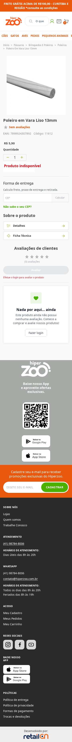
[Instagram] (8, 644)
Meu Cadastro (12, 613)
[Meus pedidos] (59, 21)
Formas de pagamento (18, 711)
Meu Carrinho (12, 624)
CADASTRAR (54, 487)
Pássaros (19, 45)
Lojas (6, 514)
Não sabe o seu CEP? (17, 207)
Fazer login (36, 333)
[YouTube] (31, 644)
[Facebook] (19, 644)
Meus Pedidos (12, 618)
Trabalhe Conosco (15, 525)
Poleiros (62, 45)
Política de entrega (15, 700)
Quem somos (12, 519)
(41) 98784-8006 (13, 543)
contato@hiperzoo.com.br (20, 579)
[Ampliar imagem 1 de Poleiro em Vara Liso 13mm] (36, 85)
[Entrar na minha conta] (52, 21)
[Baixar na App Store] (16, 669)
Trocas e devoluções (16, 716)
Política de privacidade (18, 705)
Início (6, 45)
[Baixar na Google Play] (16, 679)
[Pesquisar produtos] (31, 21)
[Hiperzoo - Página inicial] (13, 21)
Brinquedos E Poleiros (41, 45)
